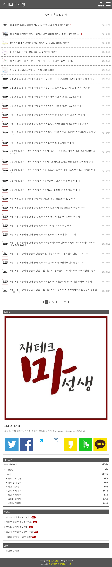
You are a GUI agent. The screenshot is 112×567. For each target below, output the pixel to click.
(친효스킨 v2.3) (65, 564)
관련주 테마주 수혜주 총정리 (21, 522)
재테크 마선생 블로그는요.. (20, 517)
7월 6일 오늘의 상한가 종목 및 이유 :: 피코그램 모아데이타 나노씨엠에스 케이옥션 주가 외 (52, 171)
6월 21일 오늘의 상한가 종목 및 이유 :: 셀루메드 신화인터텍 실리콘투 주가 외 (47, 262)
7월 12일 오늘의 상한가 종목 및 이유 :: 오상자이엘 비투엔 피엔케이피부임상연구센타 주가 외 (53, 133)
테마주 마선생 (12, 551)
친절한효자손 (54, 564)
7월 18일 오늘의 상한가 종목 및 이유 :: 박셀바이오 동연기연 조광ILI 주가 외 (47, 97)
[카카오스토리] (70, 445)
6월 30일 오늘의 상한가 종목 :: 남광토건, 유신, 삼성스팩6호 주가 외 (43, 199)
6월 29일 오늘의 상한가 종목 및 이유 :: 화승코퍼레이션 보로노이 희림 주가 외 (47, 207)
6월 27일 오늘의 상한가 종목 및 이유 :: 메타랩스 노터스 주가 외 (41, 225)
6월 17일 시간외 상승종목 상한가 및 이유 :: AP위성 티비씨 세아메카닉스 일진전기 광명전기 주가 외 (53, 291)
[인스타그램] (56, 445)
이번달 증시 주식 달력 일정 (20, 537)
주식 (57, 474)
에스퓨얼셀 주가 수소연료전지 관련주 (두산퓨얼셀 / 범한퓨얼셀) (41, 61)
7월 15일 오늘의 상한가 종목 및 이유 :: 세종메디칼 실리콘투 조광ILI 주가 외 (47, 106)
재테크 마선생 (14, 4)
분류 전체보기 (56, 464)
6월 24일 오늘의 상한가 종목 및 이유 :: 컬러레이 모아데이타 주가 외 (43, 234)
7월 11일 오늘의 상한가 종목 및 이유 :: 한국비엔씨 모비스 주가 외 (42, 142)
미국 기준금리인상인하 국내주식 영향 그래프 (32, 70)
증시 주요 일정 (57, 478)
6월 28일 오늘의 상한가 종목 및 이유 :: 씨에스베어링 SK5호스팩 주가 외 (45, 216)
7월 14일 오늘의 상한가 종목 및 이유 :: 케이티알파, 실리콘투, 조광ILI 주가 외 (47, 114)
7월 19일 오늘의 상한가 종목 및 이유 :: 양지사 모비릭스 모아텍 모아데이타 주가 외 (50, 88)
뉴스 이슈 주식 (57, 486)
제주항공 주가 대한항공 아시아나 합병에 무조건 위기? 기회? (39, 25)
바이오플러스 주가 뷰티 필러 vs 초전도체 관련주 (33, 52)
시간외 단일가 (57, 503)
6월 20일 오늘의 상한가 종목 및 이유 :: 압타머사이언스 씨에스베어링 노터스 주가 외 (51, 281)
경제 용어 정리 (57, 482)
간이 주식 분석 (57, 491)
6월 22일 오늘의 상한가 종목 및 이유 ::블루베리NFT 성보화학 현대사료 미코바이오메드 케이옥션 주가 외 (52, 243)
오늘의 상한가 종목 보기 (19, 527)
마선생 (57, 469)
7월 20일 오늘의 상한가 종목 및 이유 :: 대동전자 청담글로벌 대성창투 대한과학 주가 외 (52, 79)
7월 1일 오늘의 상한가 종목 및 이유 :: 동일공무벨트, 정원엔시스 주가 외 (45, 190)
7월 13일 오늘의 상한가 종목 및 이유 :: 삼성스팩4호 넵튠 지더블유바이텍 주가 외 (49, 123)
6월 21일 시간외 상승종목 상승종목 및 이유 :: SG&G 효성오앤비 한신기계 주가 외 (49, 253)
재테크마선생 (53, 561)
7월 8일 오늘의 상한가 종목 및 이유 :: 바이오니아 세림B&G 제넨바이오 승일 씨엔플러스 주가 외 (53, 152)
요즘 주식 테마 (57, 495)
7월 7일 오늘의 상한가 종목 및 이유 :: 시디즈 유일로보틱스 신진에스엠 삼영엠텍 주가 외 (53, 162)
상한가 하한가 (57, 499)
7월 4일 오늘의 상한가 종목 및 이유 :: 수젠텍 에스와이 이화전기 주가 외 (45, 181)
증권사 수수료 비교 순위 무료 (21, 532)
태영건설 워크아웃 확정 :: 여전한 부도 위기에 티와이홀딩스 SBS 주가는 (44, 34)
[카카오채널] (100, 445)
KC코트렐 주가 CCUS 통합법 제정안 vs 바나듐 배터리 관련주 (39, 43)
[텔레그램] (41, 445)
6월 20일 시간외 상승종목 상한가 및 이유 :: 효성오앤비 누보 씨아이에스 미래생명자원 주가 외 (53, 271)
